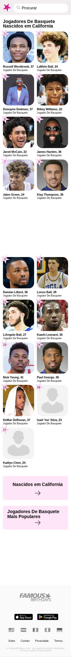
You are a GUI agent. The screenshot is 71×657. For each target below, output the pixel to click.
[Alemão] (59, 630)
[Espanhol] (23, 630)
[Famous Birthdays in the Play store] (47, 617)
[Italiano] (47, 630)
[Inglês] (11, 630)
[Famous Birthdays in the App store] (23, 617)
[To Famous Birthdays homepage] (7, 7)
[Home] (36, 597)
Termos (58, 641)
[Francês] (35, 630)
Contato (25, 641)
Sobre (11, 641)
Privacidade (42, 641)
